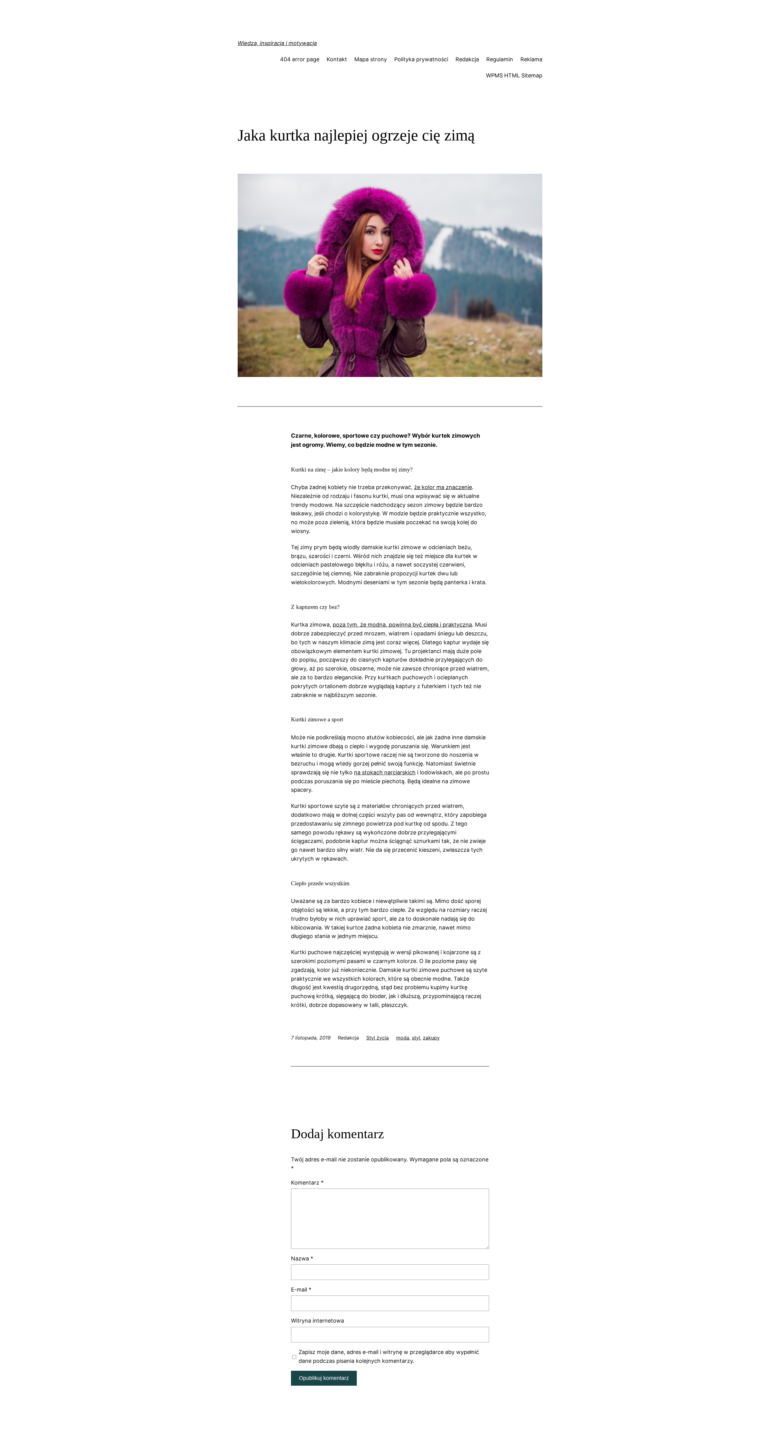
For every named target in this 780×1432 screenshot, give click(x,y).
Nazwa (302, 1258)
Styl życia (377, 1038)
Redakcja (467, 59)
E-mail (301, 1289)
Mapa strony (370, 59)
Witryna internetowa (317, 1320)
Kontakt (337, 59)
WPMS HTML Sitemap (514, 75)
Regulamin (499, 59)
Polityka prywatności (421, 59)
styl (416, 1038)
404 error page (299, 59)
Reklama (531, 59)
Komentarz (307, 1182)
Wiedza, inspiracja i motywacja (277, 43)
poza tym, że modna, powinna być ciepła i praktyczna (402, 624)
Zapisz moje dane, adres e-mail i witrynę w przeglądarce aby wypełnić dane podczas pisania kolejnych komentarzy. (389, 1356)
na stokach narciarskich (385, 772)
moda (402, 1038)
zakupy (431, 1038)
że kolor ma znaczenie (443, 487)
